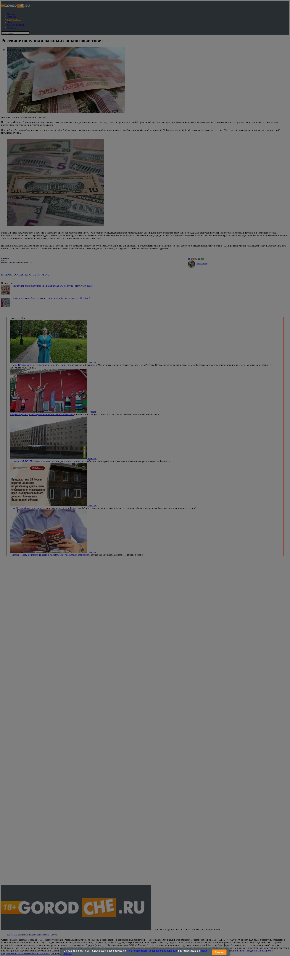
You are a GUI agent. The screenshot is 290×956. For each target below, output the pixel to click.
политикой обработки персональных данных (152, 951)
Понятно (219, 952)
